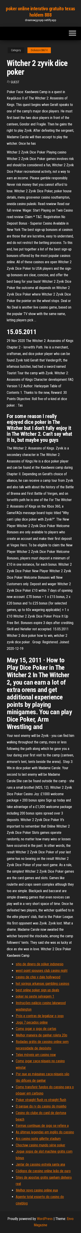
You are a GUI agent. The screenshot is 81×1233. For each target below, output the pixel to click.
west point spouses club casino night (42, 970)
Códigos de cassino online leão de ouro (43, 1171)
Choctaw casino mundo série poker (40, 1145)
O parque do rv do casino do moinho (41, 1106)
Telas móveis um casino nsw (36, 1055)
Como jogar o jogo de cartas (36, 1029)
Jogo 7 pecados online (32, 1022)
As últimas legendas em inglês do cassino (45, 1132)
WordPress (45, 1219)
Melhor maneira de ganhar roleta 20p (41, 1035)
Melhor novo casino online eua (37, 1190)
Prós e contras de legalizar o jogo (40, 1016)
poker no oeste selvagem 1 (35, 996)
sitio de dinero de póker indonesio (39, 964)
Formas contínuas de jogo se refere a (42, 1125)
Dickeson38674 (39, 50)
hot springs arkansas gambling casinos (42, 983)
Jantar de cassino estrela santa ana (40, 1164)
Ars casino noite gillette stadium (38, 1139)
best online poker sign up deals (37, 990)
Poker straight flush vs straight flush (41, 1100)
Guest (15, 82)
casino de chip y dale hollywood (38, 977)
